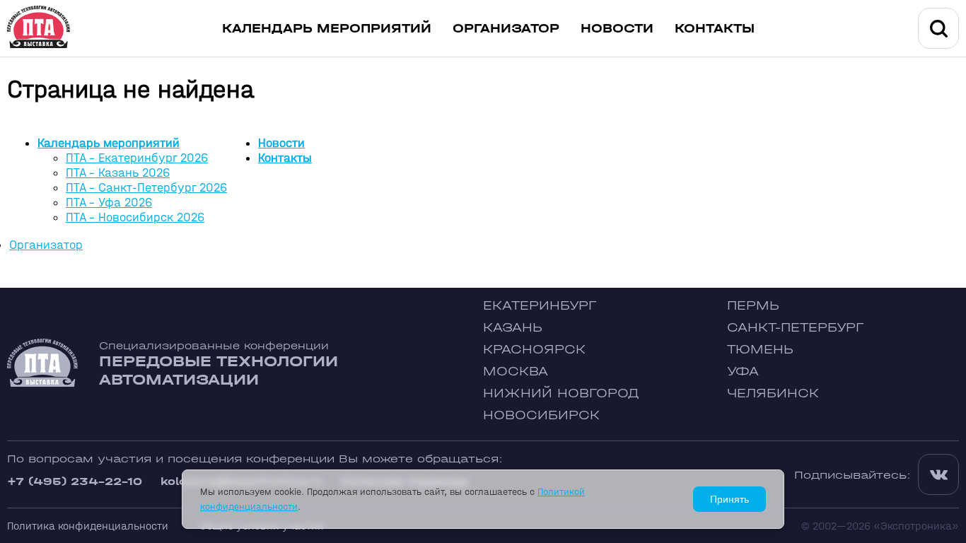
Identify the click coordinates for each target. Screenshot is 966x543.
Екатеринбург (539, 305)
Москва (515, 371)
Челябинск (773, 393)
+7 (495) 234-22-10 (74, 481)
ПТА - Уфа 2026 (109, 202)
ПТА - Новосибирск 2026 (135, 217)
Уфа (743, 371)
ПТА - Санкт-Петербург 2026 (146, 187)
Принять (729, 499)
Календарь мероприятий (326, 28)
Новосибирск (541, 415)
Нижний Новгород (561, 393)
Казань (512, 327)
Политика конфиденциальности (87, 525)
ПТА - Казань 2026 (118, 172)
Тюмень (760, 349)
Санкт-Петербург (795, 327)
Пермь (753, 305)
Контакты (715, 28)
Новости (617, 28)
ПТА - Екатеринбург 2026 (137, 158)
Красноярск (534, 349)
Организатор (506, 28)
